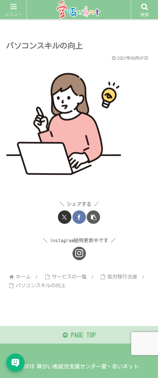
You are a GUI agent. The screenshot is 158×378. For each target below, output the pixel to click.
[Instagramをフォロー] (79, 253)
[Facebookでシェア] (79, 217)
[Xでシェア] (64, 217)
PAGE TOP (82, 335)
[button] (93, 217)
